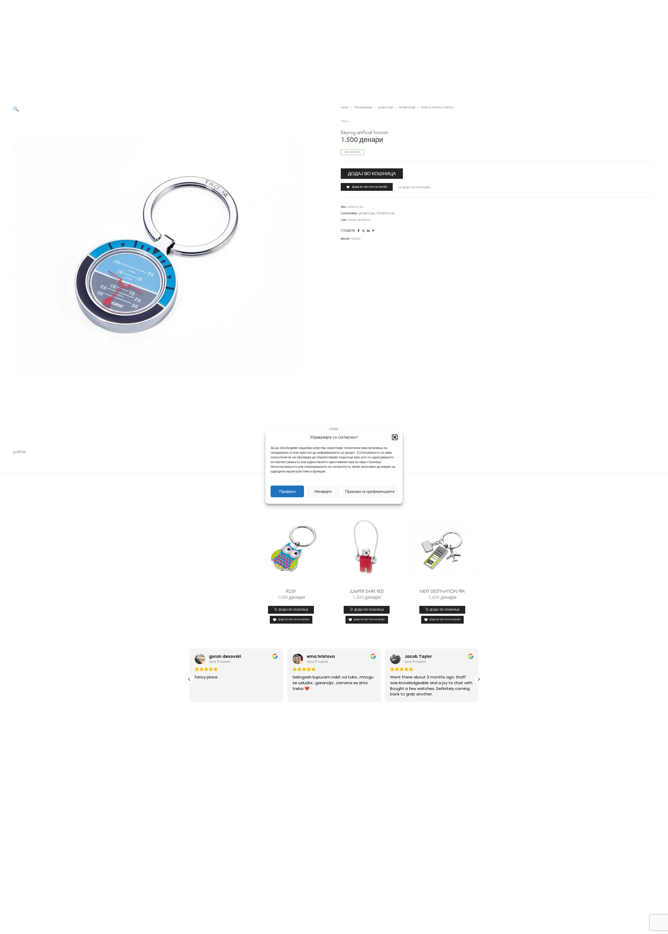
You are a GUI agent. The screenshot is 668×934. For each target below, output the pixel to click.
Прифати (287, 491)
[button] (394, 437)
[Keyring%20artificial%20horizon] (358, 231)
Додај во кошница (372, 173)
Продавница (363, 107)
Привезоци (407, 107)
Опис (334, 429)
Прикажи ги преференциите (370, 491)
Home (344, 107)
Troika (345, 121)
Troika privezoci (359, 220)
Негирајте (323, 491)
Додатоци (385, 107)
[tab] (334, 429)
